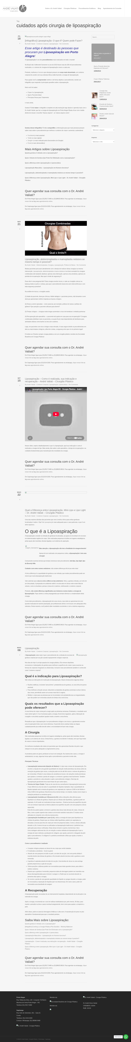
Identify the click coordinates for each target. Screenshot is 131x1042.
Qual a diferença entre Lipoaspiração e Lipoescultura (43, 163)
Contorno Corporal (42, 44)
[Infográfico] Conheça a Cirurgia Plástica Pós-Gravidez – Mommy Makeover (49, 926)
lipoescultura (42, 581)
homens (40, 72)
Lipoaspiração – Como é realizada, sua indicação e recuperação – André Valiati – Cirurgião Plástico (51, 380)
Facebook (31, 135)
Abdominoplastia (41, 265)
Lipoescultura (63, 384)
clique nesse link (78, 206)
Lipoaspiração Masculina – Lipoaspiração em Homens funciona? (47, 168)
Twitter (30, 138)
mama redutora (59, 271)
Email (29, 143)
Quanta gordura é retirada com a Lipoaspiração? (41, 153)
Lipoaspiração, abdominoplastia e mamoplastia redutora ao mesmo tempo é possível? (54, 173)
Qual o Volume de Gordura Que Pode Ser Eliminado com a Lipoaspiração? (50, 158)
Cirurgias (51, 265)
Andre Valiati (31, 44)
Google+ (30, 140)
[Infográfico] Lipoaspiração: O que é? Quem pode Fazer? (53, 40)
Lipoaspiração (53, 44)
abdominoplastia (48, 271)
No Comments (64, 44)
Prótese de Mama (69, 265)
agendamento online (45, 201)
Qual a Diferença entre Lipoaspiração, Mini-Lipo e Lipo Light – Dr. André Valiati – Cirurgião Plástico (55, 511)
